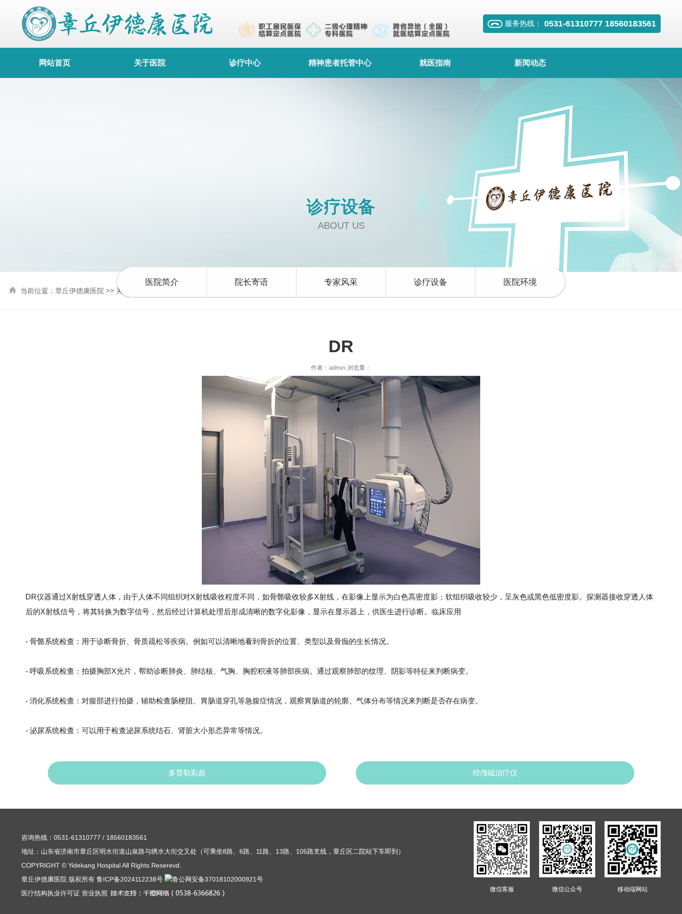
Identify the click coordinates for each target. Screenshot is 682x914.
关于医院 (150, 62)
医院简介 (162, 282)
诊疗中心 (245, 62)
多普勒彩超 (187, 773)
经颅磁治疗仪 (495, 773)
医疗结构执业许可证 (50, 893)
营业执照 (95, 893)
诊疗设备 (430, 282)
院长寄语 (251, 282)
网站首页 (55, 62)
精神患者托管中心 (340, 62)
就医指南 (435, 62)
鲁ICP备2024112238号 (130, 879)
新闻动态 (530, 62)
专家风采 (341, 282)
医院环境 (520, 282)
